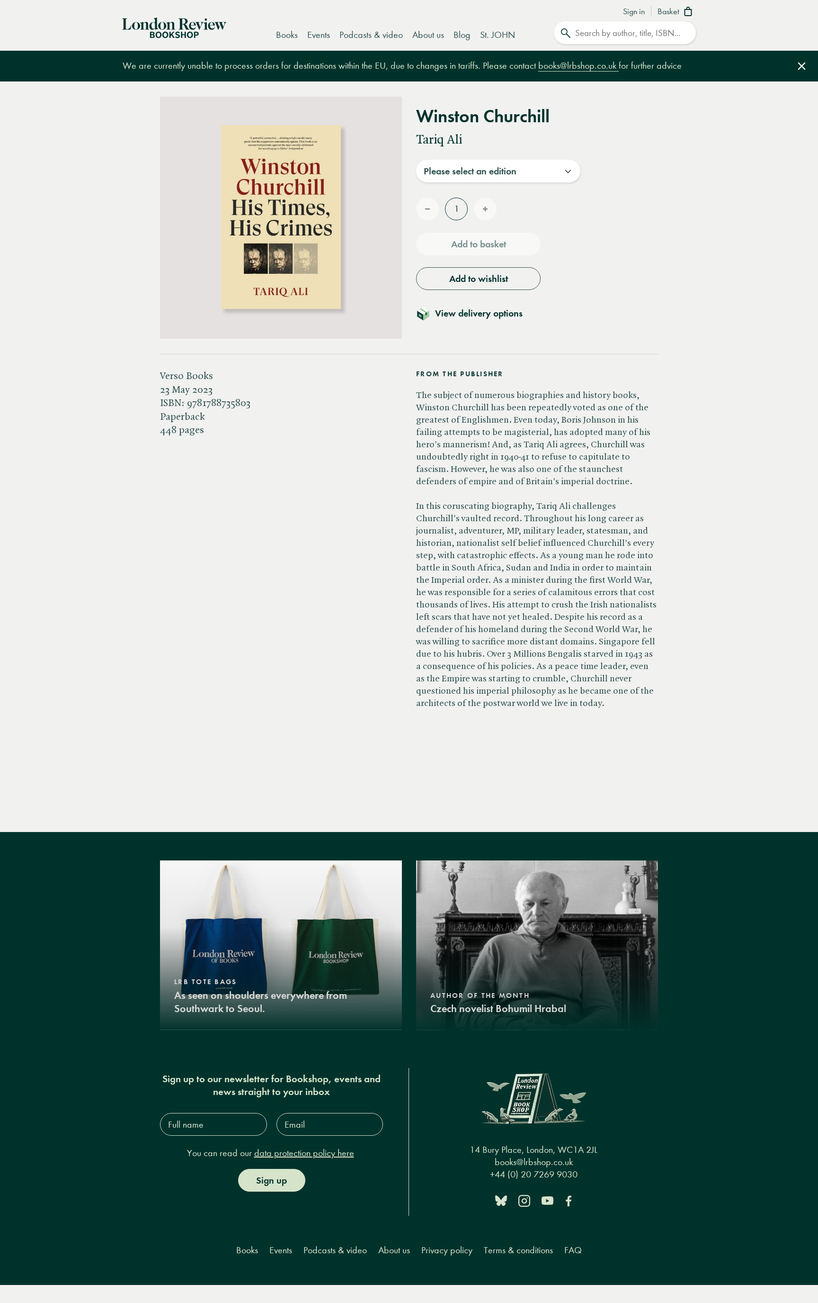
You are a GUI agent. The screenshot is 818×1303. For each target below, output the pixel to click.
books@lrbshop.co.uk (578, 65)
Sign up (271, 1180)
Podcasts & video (371, 34)
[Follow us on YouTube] (547, 1200)
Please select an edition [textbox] (470, 171)
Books (287, 34)
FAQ (573, 1250)
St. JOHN (497, 34)
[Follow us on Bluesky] (501, 1200)
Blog (462, 34)
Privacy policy (446, 1250)
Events (318, 34)
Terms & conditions (518, 1250)
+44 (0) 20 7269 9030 (534, 1174)
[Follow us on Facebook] (568, 1200)
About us (428, 34)
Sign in (634, 12)
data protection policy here (304, 1153)
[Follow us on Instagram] (524, 1200)
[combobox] (498, 171)
